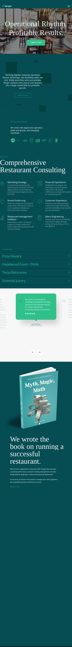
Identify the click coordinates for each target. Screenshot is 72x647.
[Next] (39, 352)
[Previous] (32, 352)
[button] (69, 6)
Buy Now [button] (13, 486)
